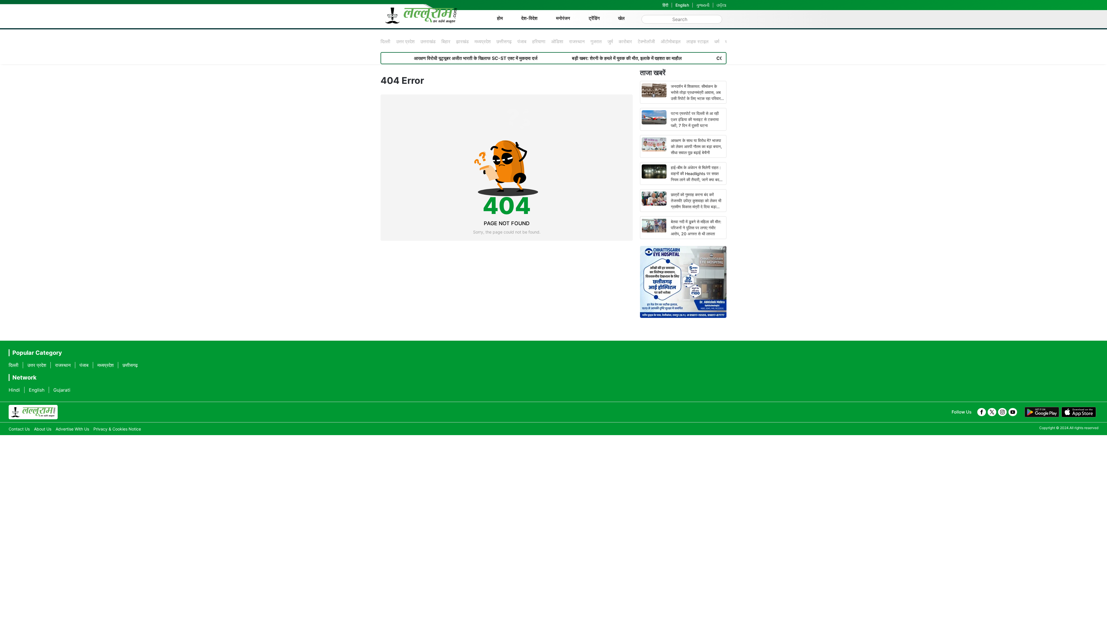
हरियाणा (538, 41)
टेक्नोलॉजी (646, 41)
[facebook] (981, 412)
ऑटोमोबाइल (671, 41)
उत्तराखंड (428, 41)
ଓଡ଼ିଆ (721, 5)
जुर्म (610, 41)
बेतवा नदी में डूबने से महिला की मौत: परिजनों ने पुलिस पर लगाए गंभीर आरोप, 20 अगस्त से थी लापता (696, 227)
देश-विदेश (529, 18)
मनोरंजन (563, 18)
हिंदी (665, 5)
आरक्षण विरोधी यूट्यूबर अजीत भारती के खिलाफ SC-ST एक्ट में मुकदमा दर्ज (446, 58)
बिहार (445, 41)
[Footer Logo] (33, 412)
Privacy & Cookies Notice (117, 428)
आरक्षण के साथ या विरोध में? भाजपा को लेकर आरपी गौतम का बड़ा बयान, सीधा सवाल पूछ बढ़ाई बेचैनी (696, 146)
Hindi (14, 390)
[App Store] (1078, 412)
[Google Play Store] (1042, 412)
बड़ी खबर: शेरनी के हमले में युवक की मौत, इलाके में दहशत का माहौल (597, 58)
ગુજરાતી (702, 5)
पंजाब (521, 41)
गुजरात (596, 41)
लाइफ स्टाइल (697, 41)
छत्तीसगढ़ (504, 41)
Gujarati (61, 390)
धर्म (716, 41)
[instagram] (1002, 412)
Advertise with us (72, 428)
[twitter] (992, 412)
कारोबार (625, 41)
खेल (621, 18)
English (682, 5)
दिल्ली (385, 41)
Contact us (19, 428)
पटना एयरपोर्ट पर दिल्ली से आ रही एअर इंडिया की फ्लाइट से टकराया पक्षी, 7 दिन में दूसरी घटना (695, 119)
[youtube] (1012, 412)
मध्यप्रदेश (483, 41)
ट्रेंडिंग (594, 18)
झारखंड (462, 41)
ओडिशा (557, 41)
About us (42, 428)
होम (500, 18)
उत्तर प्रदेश (405, 41)
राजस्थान (577, 41)
